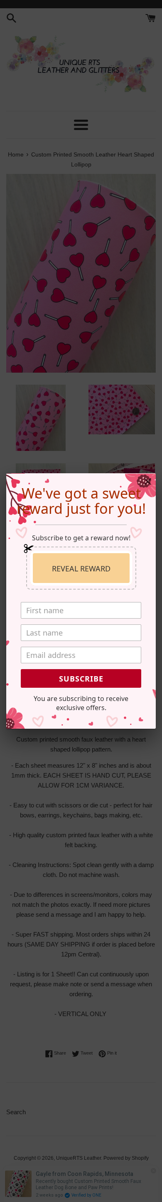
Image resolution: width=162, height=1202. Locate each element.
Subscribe (81, 679)
